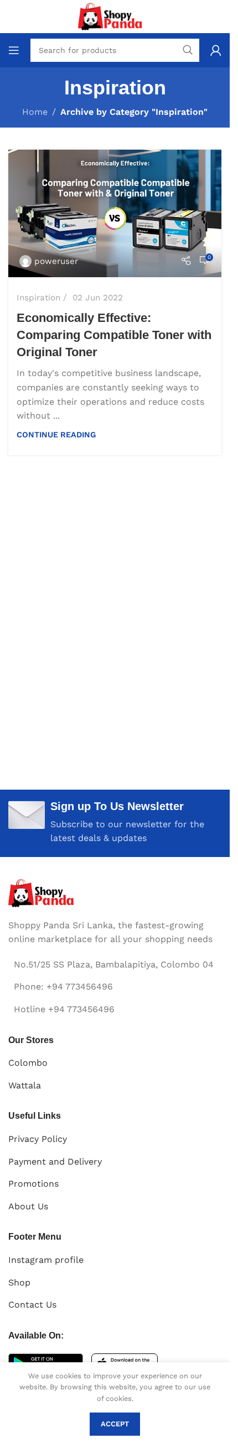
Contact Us (32, 1304)
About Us (28, 1206)
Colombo (28, 1062)
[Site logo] (115, 15)
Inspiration (38, 298)
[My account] (216, 50)
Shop (19, 1282)
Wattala (24, 1085)
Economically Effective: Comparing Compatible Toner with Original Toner (114, 335)
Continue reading (56, 434)
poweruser (56, 261)
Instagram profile (46, 1260)
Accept (115, 1424)
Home (35, 112)
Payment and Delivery (55, 1161)
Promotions (33, 1183)
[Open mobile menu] (14, 50)
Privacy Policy (37, 1139)
